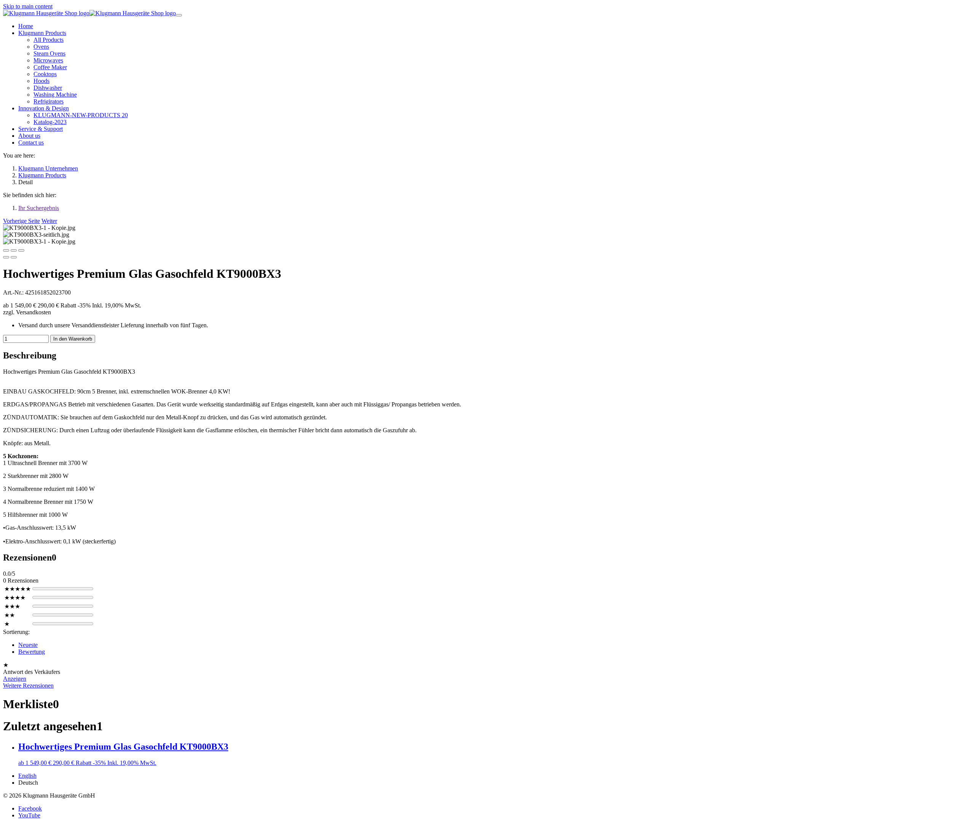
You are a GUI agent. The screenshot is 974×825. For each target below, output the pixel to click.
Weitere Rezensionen (28, 685)
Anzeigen (14, 678)
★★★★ (14, 597)
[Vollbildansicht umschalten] (14, 250)
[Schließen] (6, 250)
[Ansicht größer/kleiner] (21, 250)
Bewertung (31, 651)
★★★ (12, 606)
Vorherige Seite (21, 221)
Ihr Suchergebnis (38, 208)
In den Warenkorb (72, 339)
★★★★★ (17, 589)
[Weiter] (14, 257)
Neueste (28, 645)
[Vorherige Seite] (6, 257)
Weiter (49, 221)
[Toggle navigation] (179, 15)
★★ (9, 615)
